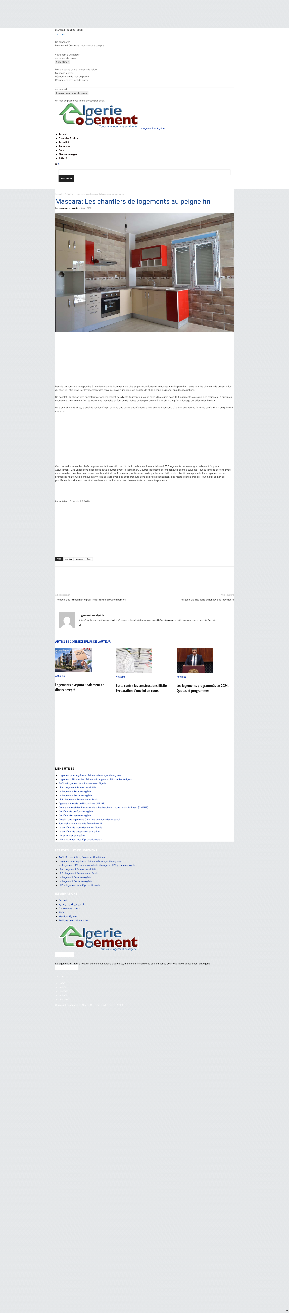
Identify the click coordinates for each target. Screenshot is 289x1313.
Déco (62, 150)
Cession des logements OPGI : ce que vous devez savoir (89, 819)
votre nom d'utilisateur (67, 54)
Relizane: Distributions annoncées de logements (207, 599)
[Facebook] (57, 34)
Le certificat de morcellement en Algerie (80, 827)
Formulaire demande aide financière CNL (81, 823)
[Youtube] (63, 34)
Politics (62, 987)
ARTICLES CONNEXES (70, 641)
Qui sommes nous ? (69, 908)
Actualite (69, 193)
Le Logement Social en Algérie (75, 795)
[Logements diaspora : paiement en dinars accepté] (83, 660)
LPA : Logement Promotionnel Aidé (77, 787)
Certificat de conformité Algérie (76, 811)
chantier (68, 559)
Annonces (64, 146)
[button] (56, 164)
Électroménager (68, 154)
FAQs (61, 912)
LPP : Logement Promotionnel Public (78, 799)
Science (63, 995)
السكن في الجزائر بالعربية (71, 904)
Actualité (64, 142)
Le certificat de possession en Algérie (79, 831)
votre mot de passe (65, 58)
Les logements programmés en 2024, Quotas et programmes (203, 688)
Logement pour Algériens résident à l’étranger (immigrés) (90, 775)
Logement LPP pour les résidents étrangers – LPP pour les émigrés (95, 779)
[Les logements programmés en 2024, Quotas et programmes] (205, 660)
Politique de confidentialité (73, 920)
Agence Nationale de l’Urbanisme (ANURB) (82, 803)
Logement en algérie (68, 208)
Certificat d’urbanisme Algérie (75, 815)
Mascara (79, 559)
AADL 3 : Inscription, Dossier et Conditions (82, 857)
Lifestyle (63, 991)
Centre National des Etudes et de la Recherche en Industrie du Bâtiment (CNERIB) (103, 807)
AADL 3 (63, 158)
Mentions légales (64, 73)
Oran (89, 559)
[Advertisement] (144, 360)
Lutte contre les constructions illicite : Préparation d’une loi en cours (142, 688)
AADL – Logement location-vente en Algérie (82, 783)
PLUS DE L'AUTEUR (98, 641)
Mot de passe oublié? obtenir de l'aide (76, 69)
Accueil (63, 134)
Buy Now (64, 999)
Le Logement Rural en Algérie (75, 791)
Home (62, 982)
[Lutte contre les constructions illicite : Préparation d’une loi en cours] (144, 660)
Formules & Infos (68, 138)
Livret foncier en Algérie (72, 835)
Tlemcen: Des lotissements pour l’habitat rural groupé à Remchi (90, 599)
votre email (61, 89)
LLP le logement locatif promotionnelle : (80, 839)
